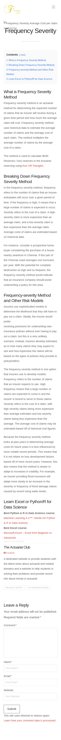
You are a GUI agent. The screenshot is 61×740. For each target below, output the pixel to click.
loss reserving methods (38, 587)
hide (23, 55)
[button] (53, 7)
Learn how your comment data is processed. (30, 720)
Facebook (10, 553)
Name (8, 662)
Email (8, 676)
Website (8, 690)
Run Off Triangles (33, 165)
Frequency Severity (14, 587)
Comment (10, 625)
